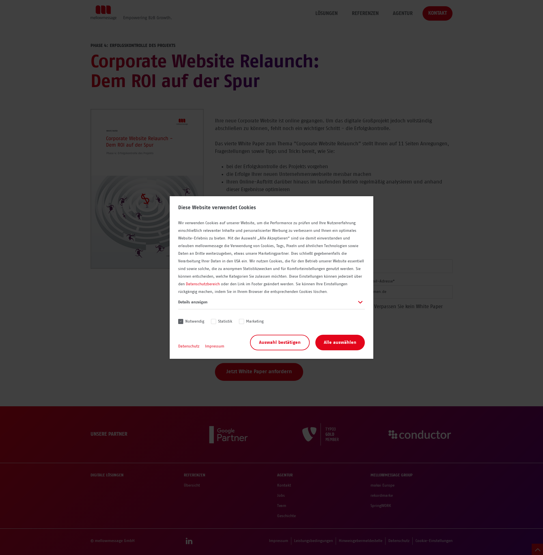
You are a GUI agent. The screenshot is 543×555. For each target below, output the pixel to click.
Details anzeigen (193, 302)
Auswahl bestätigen (280, 342)
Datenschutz (188, 346)
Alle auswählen (340, 342)
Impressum (214, 346)
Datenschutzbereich (203, 284)
